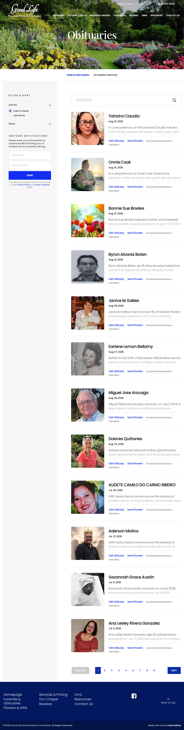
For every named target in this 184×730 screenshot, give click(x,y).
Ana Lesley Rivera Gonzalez (134, 623)
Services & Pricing (53, 694)
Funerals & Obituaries (12, 701)
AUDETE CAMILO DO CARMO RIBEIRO (142, 485)
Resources (82, 699)
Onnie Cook (120, 162)
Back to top (168, 702)
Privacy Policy (23, 184)
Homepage (13, 694)
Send (30, 175)
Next (174, 670)
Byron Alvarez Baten (128, 254)
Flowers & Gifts (15, 707)
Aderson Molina (123, 531)
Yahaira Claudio (124, 116)
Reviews (45, 704)
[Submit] (174, 100)
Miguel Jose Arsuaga (128, 392)
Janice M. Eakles (124, 300)
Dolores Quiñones (125, 439)
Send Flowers (135, 141)
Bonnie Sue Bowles (126, 208)
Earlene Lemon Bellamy (131, 346)
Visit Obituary (116, 141)
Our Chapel (48, 699)
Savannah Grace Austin (131, 577)
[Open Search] (180, 4)
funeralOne (174, 725)
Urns (78, 694)
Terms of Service (42, 184)
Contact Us (83, 704)
